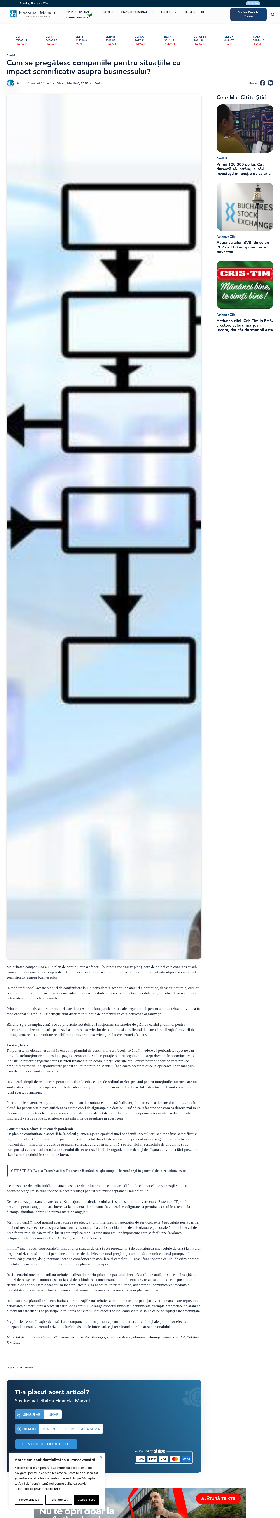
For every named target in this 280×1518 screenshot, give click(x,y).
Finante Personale (135, 12)
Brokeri (107, 12)
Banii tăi (222, 158)
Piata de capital (77, 12)
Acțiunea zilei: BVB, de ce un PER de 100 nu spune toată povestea (243, 247)
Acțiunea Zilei (226, 236)
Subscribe (253, 3)
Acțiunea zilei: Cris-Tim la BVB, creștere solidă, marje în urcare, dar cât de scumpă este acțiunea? (245, 325)
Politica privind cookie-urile (41, 1489)
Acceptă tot (86, 1500)
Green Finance (77, 17)
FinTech (166, 12)
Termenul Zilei (195, 12)
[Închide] (101, 1457)
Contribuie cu (46, 1444)
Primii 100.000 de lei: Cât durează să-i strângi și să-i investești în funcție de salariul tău (244, 169)
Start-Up (12, 55)
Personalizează (29, 1500)
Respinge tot (59, 1500)
